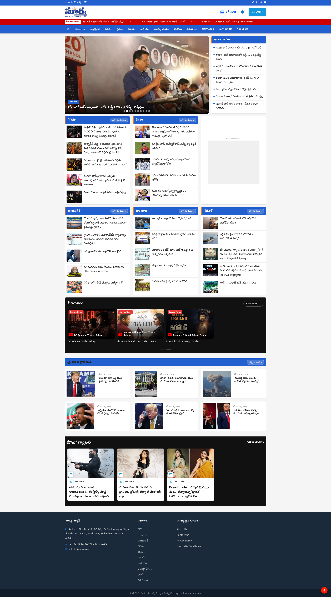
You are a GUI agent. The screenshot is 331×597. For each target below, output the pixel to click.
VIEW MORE (255, 443)
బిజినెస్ (131, 29)
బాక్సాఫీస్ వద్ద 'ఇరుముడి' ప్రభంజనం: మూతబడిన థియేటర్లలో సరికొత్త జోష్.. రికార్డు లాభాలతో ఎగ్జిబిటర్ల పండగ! (103, 148)
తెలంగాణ (80, 29)
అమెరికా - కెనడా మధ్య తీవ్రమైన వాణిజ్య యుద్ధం (246, 412)
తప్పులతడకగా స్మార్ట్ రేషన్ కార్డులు (170, 265)
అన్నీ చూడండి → (119, 120)
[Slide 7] (141, 111)
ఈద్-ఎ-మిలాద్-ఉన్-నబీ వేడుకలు (238, 283)
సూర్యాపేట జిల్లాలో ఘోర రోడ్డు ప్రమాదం (236, 89)
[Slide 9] (146, 111)
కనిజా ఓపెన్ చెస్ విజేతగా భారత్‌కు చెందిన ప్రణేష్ (174, 178)
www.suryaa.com (192, 593)
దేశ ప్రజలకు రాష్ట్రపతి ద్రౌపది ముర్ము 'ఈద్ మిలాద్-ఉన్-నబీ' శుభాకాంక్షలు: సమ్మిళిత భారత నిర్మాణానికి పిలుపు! (241, 254)
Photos (209, 29)
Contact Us (225, 29)
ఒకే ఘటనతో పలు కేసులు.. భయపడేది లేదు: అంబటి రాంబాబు (104, 269)
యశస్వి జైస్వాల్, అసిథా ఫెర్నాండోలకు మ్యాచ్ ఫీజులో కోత (171, 162)
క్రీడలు (120, 29)
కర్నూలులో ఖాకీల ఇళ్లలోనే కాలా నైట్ (102, 251)
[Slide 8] (143, 111)
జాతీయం (144, 29)
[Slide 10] (149, 111)
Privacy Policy (184, 541)
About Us (242, 29)
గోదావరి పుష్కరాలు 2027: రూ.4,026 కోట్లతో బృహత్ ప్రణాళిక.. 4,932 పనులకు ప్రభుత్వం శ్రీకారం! (105, 223)
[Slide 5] (135, 111)
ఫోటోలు (178, 29)
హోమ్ (140, 529)
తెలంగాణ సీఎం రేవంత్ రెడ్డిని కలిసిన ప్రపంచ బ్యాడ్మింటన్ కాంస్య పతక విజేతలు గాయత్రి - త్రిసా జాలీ (173, 132)
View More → (253, 303)
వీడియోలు (192, 29)
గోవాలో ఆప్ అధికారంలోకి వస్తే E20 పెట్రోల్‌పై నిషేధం (117, 22)
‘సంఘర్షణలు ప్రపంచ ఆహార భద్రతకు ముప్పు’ (239, 96)
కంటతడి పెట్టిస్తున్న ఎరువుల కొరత (169, 281)
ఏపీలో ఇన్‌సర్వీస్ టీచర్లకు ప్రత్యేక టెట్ (103, 283)
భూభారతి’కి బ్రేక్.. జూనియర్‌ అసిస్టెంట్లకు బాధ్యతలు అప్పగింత (172, 252)
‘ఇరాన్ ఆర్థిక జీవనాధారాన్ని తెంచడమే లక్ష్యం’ (180, 412)
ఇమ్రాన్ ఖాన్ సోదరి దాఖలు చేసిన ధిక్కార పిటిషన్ (237, 106)
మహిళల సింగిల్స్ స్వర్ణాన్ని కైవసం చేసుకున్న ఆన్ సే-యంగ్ (169, 193)
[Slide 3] (130, 111)
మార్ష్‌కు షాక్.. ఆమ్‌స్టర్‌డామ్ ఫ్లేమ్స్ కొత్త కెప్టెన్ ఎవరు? (174, 146)
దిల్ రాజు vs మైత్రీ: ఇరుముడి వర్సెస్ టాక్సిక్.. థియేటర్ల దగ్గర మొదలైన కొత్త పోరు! (106, 163)
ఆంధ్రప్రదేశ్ (94, 29)
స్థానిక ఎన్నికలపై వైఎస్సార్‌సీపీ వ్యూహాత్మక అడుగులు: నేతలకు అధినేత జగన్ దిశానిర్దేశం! (105, 239)
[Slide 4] (132, 111)
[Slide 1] (124, 111)
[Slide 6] (138, 111)
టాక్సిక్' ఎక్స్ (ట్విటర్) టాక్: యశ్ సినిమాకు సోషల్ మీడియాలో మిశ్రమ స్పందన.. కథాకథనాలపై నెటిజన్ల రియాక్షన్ (105, 132)
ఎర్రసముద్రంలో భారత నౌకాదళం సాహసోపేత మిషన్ (178, 22)
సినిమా (108, 29)
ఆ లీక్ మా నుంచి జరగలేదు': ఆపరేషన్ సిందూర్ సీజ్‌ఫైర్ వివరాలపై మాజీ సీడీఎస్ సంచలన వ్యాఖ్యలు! (241, 271)
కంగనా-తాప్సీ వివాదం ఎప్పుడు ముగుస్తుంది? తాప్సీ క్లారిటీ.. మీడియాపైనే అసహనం (104, 181)
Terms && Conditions (189, 546)
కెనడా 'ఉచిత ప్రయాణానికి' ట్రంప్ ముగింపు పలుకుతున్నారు (243, 22)
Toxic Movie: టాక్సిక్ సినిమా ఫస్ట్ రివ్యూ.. (105, 192)
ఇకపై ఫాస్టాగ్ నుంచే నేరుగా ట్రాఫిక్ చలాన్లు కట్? (173, 236)
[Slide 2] (127, 111)
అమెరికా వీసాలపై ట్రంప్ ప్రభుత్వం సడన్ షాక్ (238, 48)
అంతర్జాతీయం (161, 29)
